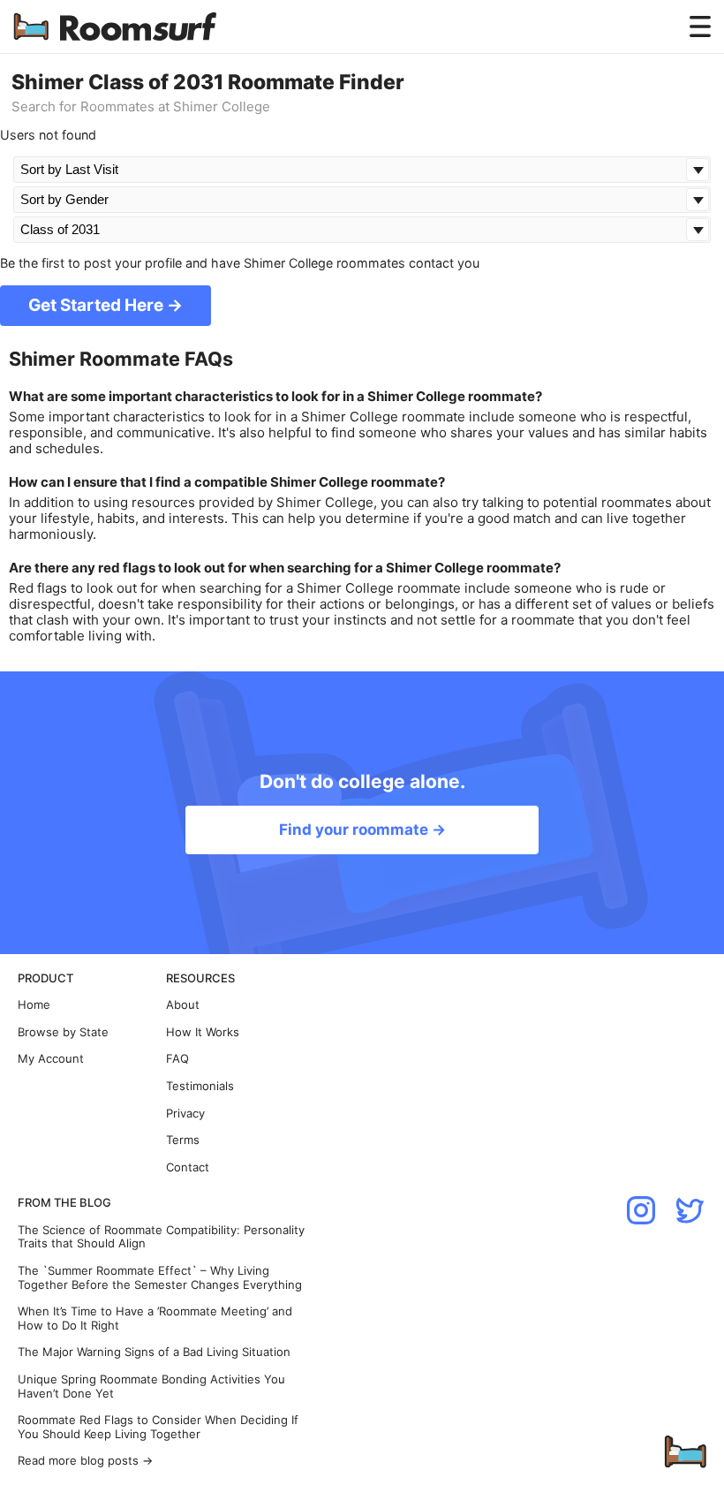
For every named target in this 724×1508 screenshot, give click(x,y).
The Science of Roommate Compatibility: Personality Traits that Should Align (161, 1237)
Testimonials (200, 1086)
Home (34, 1005)
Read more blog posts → (85, 1460)
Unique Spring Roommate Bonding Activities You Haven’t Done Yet (151, 1386)
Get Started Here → (105, 305)
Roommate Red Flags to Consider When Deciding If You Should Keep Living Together (158, 1427)
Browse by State (63, 1032)
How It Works (202, 1032)
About (183, 1005)
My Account (51, 1058)
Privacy (185, 1113)
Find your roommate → (362, 829)
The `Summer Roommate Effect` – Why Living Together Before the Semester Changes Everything (160, 1278)
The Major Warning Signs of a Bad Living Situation (154, 1352)
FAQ (177, 1058)
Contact (187, 1167)
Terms (183, 1140)
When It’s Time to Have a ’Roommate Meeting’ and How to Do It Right (155, 1318)
